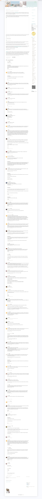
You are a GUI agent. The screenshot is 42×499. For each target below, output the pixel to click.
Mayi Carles (33, 65)
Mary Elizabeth (8, 71)
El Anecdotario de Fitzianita (34, 53)
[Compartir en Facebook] (14, 57)
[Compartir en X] (13, 57)
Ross (7, 317)
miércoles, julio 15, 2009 (10, 112)
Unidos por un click (33, 80)
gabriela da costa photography (34, 55)
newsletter (32, 7)
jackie (8, 7)
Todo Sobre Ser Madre (9, 214)
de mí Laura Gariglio (33, 51)
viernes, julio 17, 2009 (9, 393)
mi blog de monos (34, 67)
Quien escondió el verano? (12, 11)
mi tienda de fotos (21, 7)
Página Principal (18, 476)
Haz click (8, 61)
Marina (8, 243)
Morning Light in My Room (34, 73)
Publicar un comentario (9, 475)
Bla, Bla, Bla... (33, 45)
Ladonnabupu (8, 150)
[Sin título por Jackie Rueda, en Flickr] (17, 33)
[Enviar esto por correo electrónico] (12, 57)
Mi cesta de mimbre (33, 68)
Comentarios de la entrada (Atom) (12, 477)
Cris (7, 129)
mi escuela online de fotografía (13, 7)
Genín (8, 298)
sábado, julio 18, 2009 (9, 445)
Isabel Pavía (33, 57)
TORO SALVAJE (9, 114)
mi (7, 108)
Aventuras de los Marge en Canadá (34, 44)
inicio (6, 7)
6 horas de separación (33, 40)
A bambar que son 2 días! (34, 41)
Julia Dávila (33, 61)
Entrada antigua (28, 476)
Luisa (7, 87)
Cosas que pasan (34, 50)
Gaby (7, 346)
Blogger (23, 494)
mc (7, 82)
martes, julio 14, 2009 (9, 69)
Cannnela (33, 46)
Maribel (8, 389)
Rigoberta (8, 447)
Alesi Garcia (8, 365)
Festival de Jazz (16, 12)
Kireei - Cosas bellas (33, 62)
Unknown (8, 289)
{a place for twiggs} (33, 83)
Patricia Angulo (9, 208)
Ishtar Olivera (33, 58)
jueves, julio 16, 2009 (9, 331)
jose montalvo (8, 372)
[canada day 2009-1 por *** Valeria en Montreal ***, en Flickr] (25, 54)
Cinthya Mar (33, 48)
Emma (8, 384)
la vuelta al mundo (26, 7)
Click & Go (33, 49)
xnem (8, 327)
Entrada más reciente (8, 476)
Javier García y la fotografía (34, 60)
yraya (8, 456)
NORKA (8, 353)
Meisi (32, 66)
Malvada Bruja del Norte (10, 333)
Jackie (8, 97)
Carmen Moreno (34, 47)
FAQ (29, 7)
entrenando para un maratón (17, 46)
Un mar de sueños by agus (34, 79)
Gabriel (8, 125)
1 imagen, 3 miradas (33, 38)
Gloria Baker (8, 341)
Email (32, 26)
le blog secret (33, 63)
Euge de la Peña (34, 54)
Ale (7, 101)
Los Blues (33, 64)
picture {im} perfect (33, 74)
